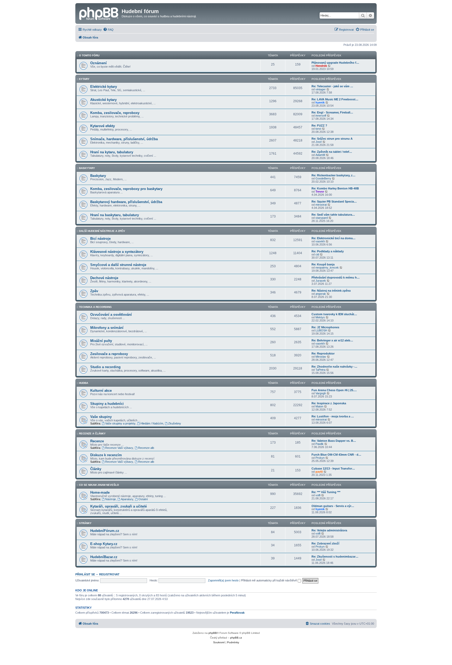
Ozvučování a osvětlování (111, 315)
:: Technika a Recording (94, 307)
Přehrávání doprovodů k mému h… (336, 277)
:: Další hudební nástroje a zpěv (101, 231)
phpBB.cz (236, 637)
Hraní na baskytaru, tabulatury (114, 215)
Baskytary (98, 176)
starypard (321, 217)
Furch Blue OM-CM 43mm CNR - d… (336, 454)
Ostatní (143, 499)
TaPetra (320, 369)
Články (95, 469)
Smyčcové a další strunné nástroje (118, 265)
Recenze (97, 441)
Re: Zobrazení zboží (325, 543)
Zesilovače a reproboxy (109, 354)
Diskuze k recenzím (106, 455)
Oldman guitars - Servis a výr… (333, 506)
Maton (319, 406)
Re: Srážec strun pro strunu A (332, 138)
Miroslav (320, 356)
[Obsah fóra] (99, 12)
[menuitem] (108, 29)
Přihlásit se (85, 574)
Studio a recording (105, 367)
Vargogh (320, 393)
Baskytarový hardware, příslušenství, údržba (126, 202)
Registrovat (109, 574)
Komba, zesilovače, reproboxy (114, 113)
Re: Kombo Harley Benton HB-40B (335, 188)
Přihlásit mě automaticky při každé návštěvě (269, 580)
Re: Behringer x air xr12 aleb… (332, 340)
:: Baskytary (86, 168)
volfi (317, 495)
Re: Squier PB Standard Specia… (334, 201)
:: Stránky (84, 523)
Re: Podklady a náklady (328, 251)
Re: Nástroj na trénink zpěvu (331, 290)
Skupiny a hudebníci (107, 404)
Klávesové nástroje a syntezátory (116, 252)
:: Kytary (83, 79)
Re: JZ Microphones (325, 327)
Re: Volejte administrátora (329, 530)
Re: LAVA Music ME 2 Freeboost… (335, 99)
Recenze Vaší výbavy (119, 447)
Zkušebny (174, 423)
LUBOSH (321, 330)
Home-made (100, 492)
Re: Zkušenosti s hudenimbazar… (335, 556)
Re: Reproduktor (323, 353)
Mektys (320, 317)
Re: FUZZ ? (319, 125)
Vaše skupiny (101, 417)
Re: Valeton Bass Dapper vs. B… (334, 440)
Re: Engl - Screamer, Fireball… (332, 112)
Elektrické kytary (103, 87)
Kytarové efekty (102, 126)
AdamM (320, 154)
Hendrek (321, 65)
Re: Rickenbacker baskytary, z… (333, 175)
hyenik (320, 102)
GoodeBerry (323, 178)
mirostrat (321, 204)
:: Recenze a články (91, 433)
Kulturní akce (101, 391)
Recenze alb (146, 447)
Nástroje (110, 499)
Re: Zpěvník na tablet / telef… (332, 151)
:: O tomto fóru (88, 55)
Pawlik (319, 443)
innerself (320, 115)
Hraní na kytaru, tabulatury (111, 152)
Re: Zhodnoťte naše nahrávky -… (334, 366)
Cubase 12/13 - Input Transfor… (333, 468)
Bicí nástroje (100, 239)
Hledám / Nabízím (151, 423)
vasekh (320, 241)
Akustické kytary (103, 100)
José (318, 141)
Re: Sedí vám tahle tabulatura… (333, 214)
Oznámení (98, 63)
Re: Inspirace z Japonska (329, 403)
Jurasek (320, 280)
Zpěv (94, 291)
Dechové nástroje (104, 278)
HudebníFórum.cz (104, 531)
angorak (320, 293)
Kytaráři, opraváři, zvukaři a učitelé (118, 506)
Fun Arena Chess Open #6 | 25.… (334, 390)
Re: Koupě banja (323, 264)
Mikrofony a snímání (106, 328)
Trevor (319, 191)
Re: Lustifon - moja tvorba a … (333, 416)
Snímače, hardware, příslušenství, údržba (124, 139)
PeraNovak (237, 612)
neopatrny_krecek (327, 267)
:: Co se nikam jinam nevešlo (98, 484)
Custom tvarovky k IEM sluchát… (334, 314)
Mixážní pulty (101, 341)
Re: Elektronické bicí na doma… (333, 238)
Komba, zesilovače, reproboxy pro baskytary (126, 189)
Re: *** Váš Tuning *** (326, 492)
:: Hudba (82, 382)
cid (317, 254)
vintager (320, 89)
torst (318, 128)
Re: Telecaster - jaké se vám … (332, 86)
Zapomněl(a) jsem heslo (223, 580)
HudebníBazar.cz (103, 557)
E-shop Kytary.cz (103, 544)
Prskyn (320, 457)
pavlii (319, 471)
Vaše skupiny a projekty (120, 423)
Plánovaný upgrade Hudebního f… (335, 62)
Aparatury (127, 499)
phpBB (212, 632)
